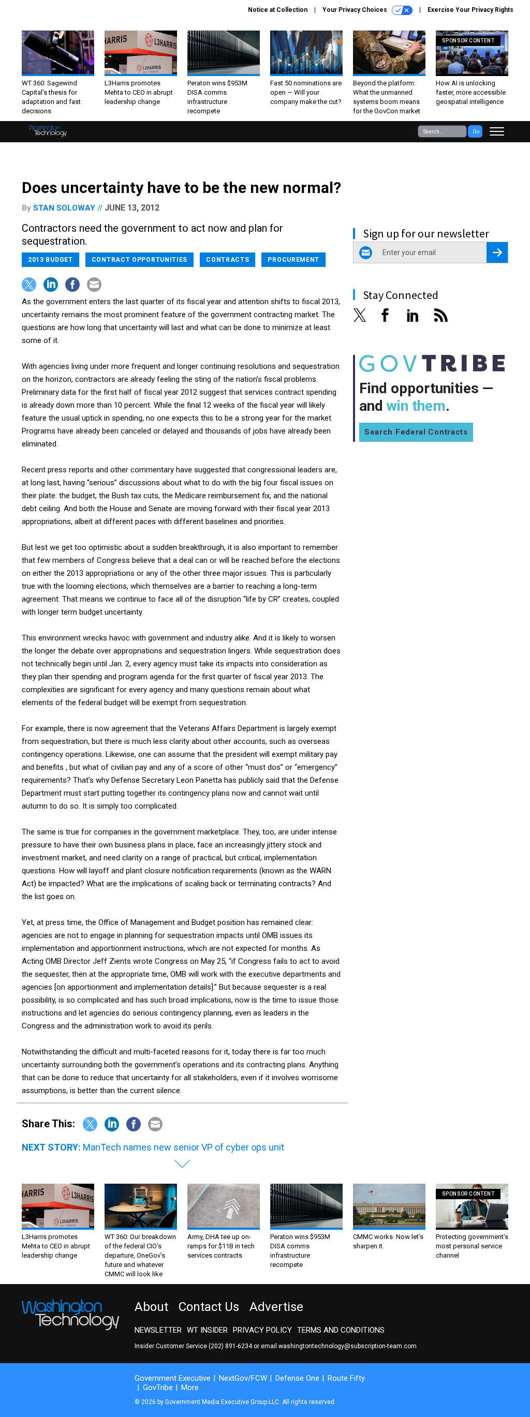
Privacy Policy (262, 1330)
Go (476, 132)
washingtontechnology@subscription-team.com (347, 1346)
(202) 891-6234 (230, 1346)
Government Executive (173, 1378)
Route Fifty (346, 1378)
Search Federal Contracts (416, 432)
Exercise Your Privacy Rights (470, 9)
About (151, 1307)
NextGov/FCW (243, 1378)
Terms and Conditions (341, 1330)
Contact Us (209, 1307)
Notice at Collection (277, 9)
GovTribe (158, 1387)
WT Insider (207, 1330)
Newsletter (158, 1330)
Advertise (276, 1307)
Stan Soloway (64, 208)
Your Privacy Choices (355, 9)
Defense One (297, 1378)
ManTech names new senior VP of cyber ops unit (183, 1147)
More (190, 1387)
